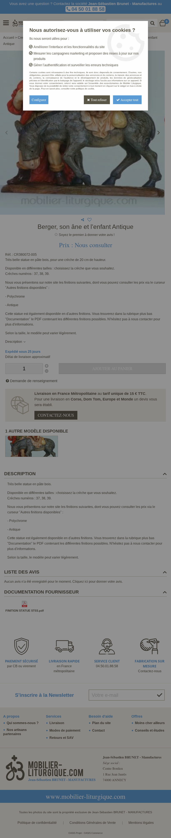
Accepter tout (129, 99)
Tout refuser (98, 99)
